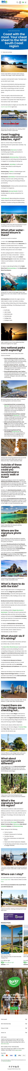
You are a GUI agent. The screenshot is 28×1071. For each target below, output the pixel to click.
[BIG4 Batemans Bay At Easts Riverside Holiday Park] (11, 939)
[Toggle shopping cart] (23, 2)
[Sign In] (20, 2)
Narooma (14, 150)
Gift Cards (3, 1037)
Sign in (19, 1011)
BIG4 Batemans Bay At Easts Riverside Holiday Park (11, 957)
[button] (15, 952)
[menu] (25, 2)
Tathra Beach (5, 198)
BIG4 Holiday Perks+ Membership (10, 1046)
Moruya (6, 406)
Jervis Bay (12, 164)
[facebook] (9, 1066)
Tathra (11, 171)
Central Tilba (23, 727)
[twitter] (11, 1066)
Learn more (18, 1050)
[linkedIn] (16, 1066)
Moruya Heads (13, 191)
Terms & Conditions (7, 1060)
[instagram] (18, 1066)
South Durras (15, 431)
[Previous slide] (2, 939)
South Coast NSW (5, 107)
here (2, 881)
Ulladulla (3, 826)
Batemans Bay (14, 157)
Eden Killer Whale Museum (10, 647)
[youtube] (14, 1066)
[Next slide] (21, 939)
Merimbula (11, 177)
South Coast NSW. (5, 879)
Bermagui (14, 822)
